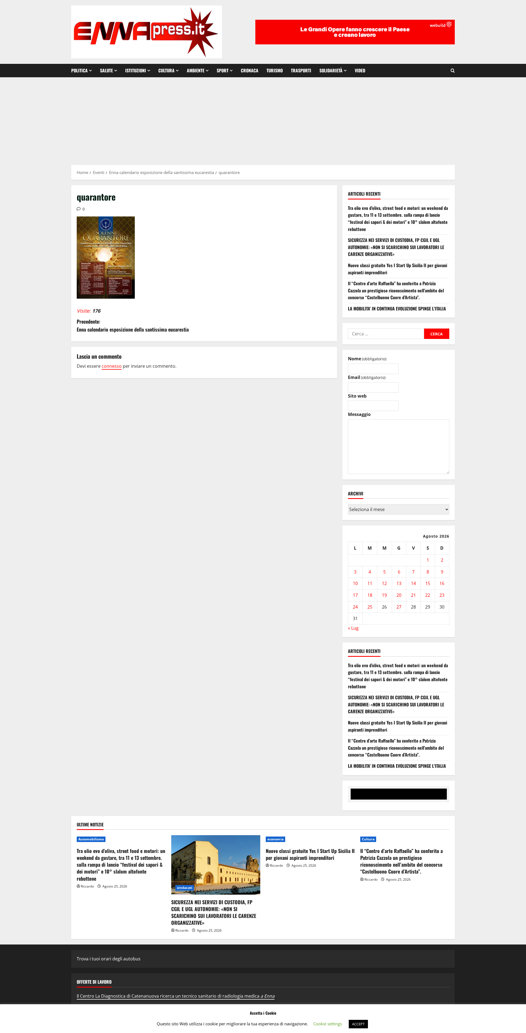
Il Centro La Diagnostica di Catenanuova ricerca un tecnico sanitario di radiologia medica (176, 996)
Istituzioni (135, 70)
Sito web (357, 396)
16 (441, 583)
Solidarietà (330, 70)
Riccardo (87, 886)
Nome (367, 359)
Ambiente (195, 70)
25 (369, 607)
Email (366, 377)
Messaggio (359, 414)
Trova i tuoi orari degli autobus (109, 959)
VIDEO (360, 70)
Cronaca (249, 70)
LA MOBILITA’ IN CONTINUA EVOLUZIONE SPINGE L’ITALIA (397, 308)
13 (398, 583)
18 (369, 595)
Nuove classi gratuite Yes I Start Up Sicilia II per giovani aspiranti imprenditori (310, 854)
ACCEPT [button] (358, 1023)
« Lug (353, 628)
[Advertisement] (263, 118)
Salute (106, 70)
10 (355, 583)
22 (427, 595)
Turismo (275, 70)
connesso (112, 366)
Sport (222, 70)
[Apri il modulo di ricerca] (453, 70)
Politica (79, 70)
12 (384, 583)
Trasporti (301, 70)
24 (355, 607)
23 (441, 595)
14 (413, 583)
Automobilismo (91, 839)
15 (427, 583)
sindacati (184, 887)
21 (413, 595)
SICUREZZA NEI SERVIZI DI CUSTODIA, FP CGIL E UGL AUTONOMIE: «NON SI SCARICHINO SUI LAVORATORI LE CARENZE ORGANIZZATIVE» (396, 247)
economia (275, 839)
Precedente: (133, 325)
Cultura (166, 70)
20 (398, 595)
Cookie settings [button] (327, 1023)
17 (355, 595)
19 (384, 595)
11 (369, 583)
